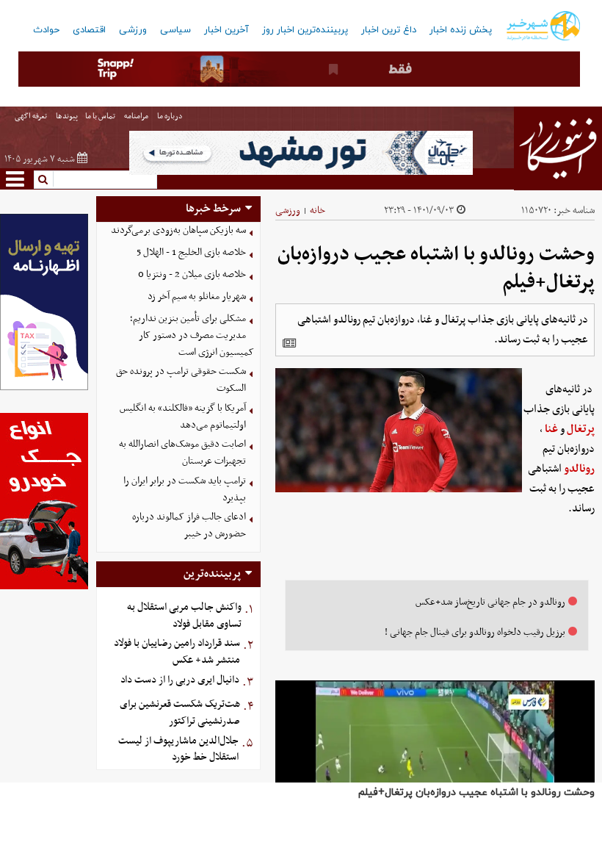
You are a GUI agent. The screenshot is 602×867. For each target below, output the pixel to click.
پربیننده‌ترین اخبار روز (305, 30)
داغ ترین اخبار (388, 30)
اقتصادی (89, 30)
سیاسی (175, 30)
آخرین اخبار (226, 30)
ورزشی (133, 30)
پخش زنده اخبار (460, 30)
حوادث (46, 30)
